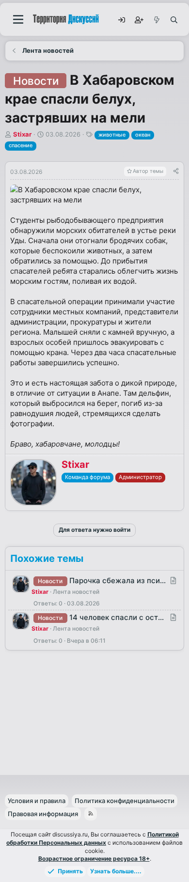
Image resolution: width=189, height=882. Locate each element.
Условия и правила (36, 801)
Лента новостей (76, 591)
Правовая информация (43, 814)
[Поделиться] (176, 171)
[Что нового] (156, 19)
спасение (20, 145)
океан (142, 134)
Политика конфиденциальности (124, 801)
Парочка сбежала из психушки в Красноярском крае (117, 580)
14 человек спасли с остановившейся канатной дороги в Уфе (117, 617)
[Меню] (18, 19)
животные (112, 134)
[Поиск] (173, 19)
